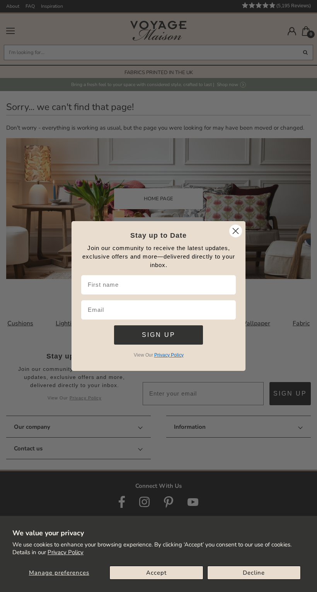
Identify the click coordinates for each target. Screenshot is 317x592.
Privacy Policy (66, 552)
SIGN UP (159, 335)
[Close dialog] (235, 231)
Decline (254, 573)
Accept (156, 573)
